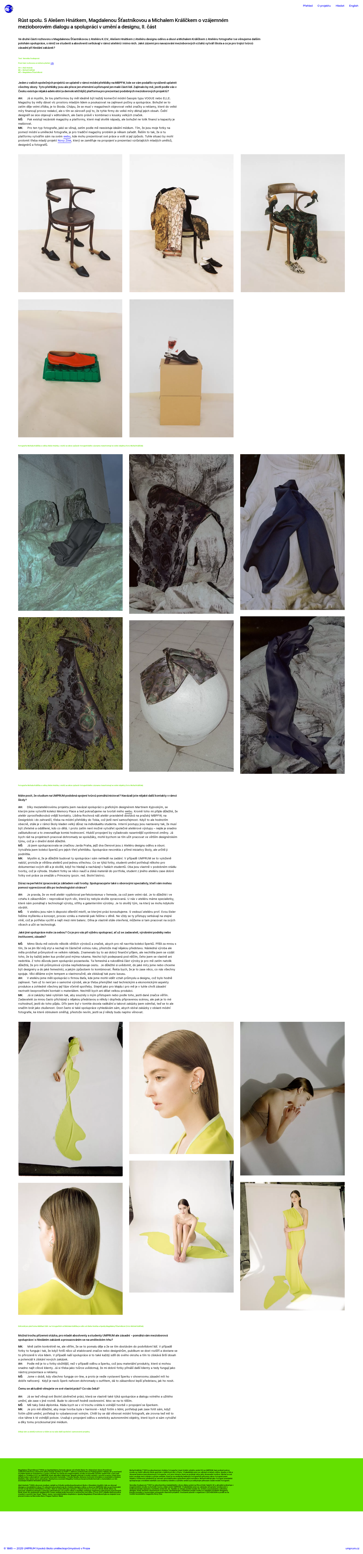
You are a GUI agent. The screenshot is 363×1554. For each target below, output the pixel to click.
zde (52, 63)
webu (66, 136)
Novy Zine (64, 140)
